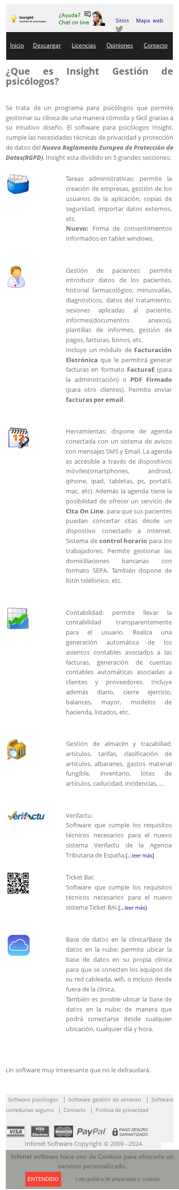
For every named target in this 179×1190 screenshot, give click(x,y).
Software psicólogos (33, 1099)
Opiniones (119, 45)
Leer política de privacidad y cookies (117, 1179)
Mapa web (149, 20)
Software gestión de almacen (104, 1099)
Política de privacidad (121, 1109)
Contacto (156, 45)
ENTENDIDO (43, 1179)
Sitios (122, 20)
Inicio (17, 45)
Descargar (47, 45)
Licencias (84, 45)
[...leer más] (140, 855)
